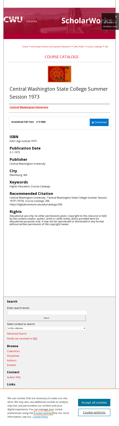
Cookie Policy (40, 416)
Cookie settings (43, 413)
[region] (59, 407)
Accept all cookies (94, 402)
